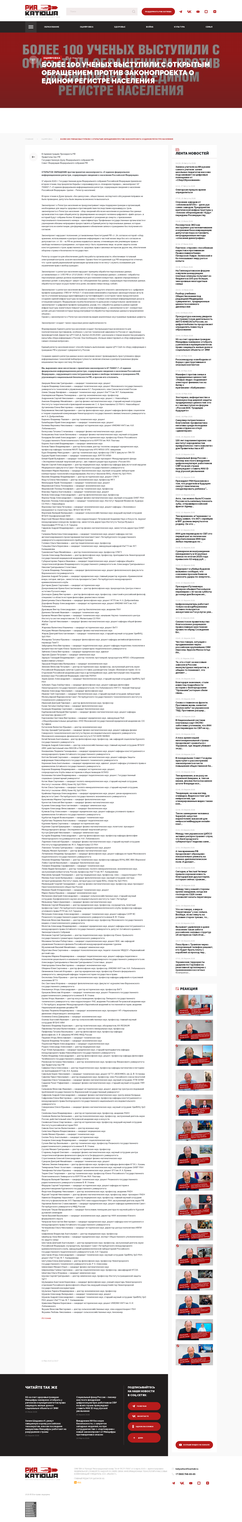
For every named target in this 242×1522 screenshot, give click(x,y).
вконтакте (143, 1416)
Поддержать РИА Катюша (158, 12)
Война (149, 27)
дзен (140, 1438)
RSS (79, 1482)
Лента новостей (192, 153)
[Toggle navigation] (31, 27)
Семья (209, 27)
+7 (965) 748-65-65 (185, 1474)
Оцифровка (86, 27)
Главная (29, 139)
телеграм (141, 1406)
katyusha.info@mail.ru (187, 1469)
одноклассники (144, 1426)
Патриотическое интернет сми (42, 17)
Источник (46, 1318)
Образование (51, 27)
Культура (179, 27)
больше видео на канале (196, 1445)
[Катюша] (41, 10)
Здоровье (119, 27)
